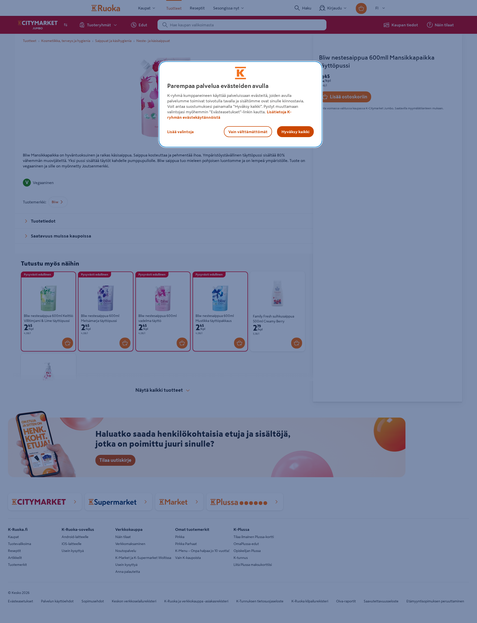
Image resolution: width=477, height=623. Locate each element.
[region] (240, 104)
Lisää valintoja (180, 132)
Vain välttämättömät (248, 132)
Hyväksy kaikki (295, 132)
